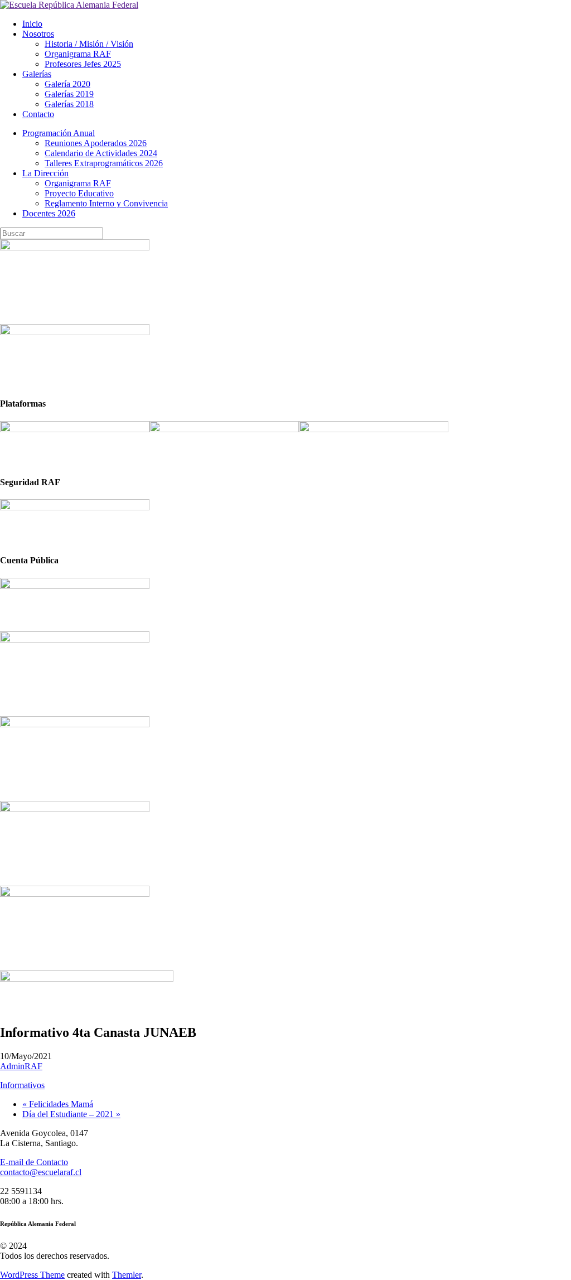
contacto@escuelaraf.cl (40, 1172)
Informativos (22, 1085)
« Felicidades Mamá (57, 1104)
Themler (126, 1274)
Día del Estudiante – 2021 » (71, 1114)
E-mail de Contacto (34, 1162)
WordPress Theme (32, 1274)
